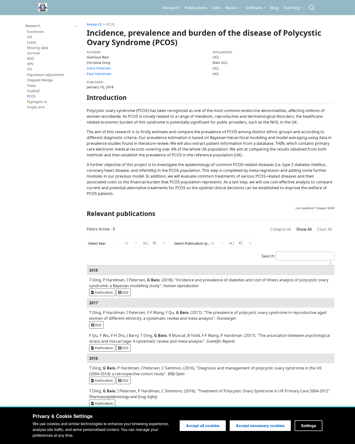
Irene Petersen (99, 68)
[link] (233, 8)
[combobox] (312, 7)
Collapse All (280, 229)
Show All (304, 229)
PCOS (110, 24)
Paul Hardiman (99, 73)
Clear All (324, 229)
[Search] (311, 7)
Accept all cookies (203, 425)
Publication (103, 292)
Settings (308, 425)
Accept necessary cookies (260, 425)
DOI (124, 292)
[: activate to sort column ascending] (210, 262)
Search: (268, 256)
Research (94, 24)
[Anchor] (131, 97)
